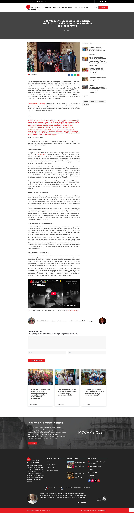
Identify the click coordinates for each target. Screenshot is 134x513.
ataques (86, 101)
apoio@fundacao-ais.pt (42, 1)
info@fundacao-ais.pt (72, 310)
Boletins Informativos (80, 462)
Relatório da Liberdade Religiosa (79, 465)
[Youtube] (98, 480)
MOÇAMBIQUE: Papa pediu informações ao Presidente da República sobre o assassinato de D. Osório (67, 392)
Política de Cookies (102, 510)
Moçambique (102, 101)
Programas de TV (79, 473)
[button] (69, 75)
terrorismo (86, 104)
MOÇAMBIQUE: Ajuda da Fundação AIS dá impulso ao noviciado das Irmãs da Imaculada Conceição (94, 392)
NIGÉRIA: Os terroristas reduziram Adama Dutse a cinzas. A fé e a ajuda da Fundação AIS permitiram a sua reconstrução (98, 88)
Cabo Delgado (93, 101)
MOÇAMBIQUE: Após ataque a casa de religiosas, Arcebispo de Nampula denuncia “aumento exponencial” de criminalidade (40, 394)
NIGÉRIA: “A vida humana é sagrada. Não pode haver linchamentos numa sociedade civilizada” (97, 50)
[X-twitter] (95, 480)
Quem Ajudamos (51, 464)
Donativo (103, 7)
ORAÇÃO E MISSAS (67, 7)
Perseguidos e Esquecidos (78, 476)
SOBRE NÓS (48, 7)
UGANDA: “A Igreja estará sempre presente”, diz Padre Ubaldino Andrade (97, 79)
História (49, 462)
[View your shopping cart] (96, 7)
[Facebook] (89, 480)
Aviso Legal (83, 510)
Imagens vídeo (41, 154)
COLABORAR (76, 7)
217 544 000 (30, 1)
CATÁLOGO (84, 7)
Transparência (50, 467)
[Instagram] (92, 480)
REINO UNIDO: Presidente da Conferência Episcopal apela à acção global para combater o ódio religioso (96, 70)
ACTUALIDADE (56, 7)
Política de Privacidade (92, 510)
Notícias (67, 30)
